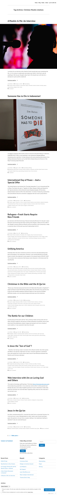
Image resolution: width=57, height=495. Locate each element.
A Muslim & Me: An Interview (21, 20)
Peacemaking (26, 83)
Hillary (9, 273)
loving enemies (40, 400)
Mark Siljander (18, 367)
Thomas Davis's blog (25, 477)
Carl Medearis (23, 466)
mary (32, 303)
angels (14, 301)
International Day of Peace (13, 203)
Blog (40, 2)
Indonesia (32, 169)
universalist (17, 275)
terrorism (35, 171)
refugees (9, 205)
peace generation (35, 335)
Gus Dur (30, 333)
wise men (15, 306)
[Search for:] (47, 441)
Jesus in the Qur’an (16, 410)
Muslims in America (31, 203)
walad (47, 367)
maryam (35, 303)
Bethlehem (17, 268)
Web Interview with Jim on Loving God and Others (26, 379)
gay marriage (43, 271)
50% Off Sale (4, 461)
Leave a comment (12, 207)
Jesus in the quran (24, 303)
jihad (40, 169)
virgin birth (10, 306)
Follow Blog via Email (26, 441)
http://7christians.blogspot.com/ (41, 384)
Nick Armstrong (18, 236)
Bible (21, 301)
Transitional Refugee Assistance (35, 238)
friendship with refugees (25, 234)
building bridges (42, 268)
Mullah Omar (15, 171)
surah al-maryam (35, 305)
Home (36, 2)
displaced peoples (44, 202)
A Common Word (24, 461)
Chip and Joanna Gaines (12, 270)
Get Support (23, 469)
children (15, 333)
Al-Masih (26, 363)
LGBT (21, 335)
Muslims (22, 273)
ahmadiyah (11, 333)
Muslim (34, 85)
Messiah (22, 367)
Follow (22, 451)
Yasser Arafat (22, 275)
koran (29, 303)
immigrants (34, 400)
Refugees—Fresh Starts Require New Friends (22, 215)
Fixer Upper (25, 271)
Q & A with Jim (52, 2)
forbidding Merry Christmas (34, 271)
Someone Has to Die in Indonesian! (24, 96)
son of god (43, 367)
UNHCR (43, 238)
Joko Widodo (17, 273)
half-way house (41, 333)
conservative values (24, 85)
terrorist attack (25, 238)
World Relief (17, 239)
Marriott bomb (44, 169)
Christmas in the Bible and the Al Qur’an (26, 284)
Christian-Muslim (26, 270)
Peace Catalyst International (27, 474)
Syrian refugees (24, 205)
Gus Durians (34, 333)
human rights (10, 335)
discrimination (37, 202)
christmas (44, 270)
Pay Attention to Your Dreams (8, 464)
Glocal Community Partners (36, 234)
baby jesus (18, 301)
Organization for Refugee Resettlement (30, 236)
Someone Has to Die (28, 171)
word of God (10, 368)
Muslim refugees (11, 236)
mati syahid (10, 171)
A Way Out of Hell (19, 202)
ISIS (19, 335)
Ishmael (29, 365)
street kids (15, 337)
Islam (33, 365)
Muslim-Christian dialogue (13, 305)
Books (43, 2)
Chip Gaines (20, 270)
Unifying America (16, 248)
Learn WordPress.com (25, 472)
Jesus (19, 303)
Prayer (40, 464)
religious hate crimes (18, 87)
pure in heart (24, 305)
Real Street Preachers (40, 203)
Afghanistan (11, 169)
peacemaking (10, 87)
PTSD (40, 236)
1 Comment (11, 89)
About (46, 2)
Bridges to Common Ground (26, 464)
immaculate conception (12, 303)
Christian (25, 301)
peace (45, 85)
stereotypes (39, 273)
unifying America (11, 275)
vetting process (11, 239)
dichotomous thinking (12, 271)
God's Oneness (24, 365)
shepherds (30, 305)
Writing (30, 167)
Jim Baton (11, 83)
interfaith (30, 85)
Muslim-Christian (39, 85)
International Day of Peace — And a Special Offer (24, 181)
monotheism (27, 367)
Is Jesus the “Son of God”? (20, 345)
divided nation (20, 271)
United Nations (30, 205)
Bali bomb (16, 169)
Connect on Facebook (7, 441)
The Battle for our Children (20, 315)
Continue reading (12, 80)
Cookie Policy (30, 492)
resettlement (14, 238)
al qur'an (10, 301)
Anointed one (31, 363)
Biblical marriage (23, 268)
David (20, 365)
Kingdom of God (11, 367)
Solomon (38, 367)
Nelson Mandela (27, 273)
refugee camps (44, 236)
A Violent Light (12, 202)
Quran (35, 367)
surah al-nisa (42, 305)
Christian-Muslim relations (14, 85)
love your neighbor (23, 203)
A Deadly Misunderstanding (14, 363)
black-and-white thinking (33, 268)
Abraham (22, 363)
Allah (10, 428)
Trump (44, 273)
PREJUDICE (10, 337)
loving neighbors (11, 401)
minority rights (26, 335)
